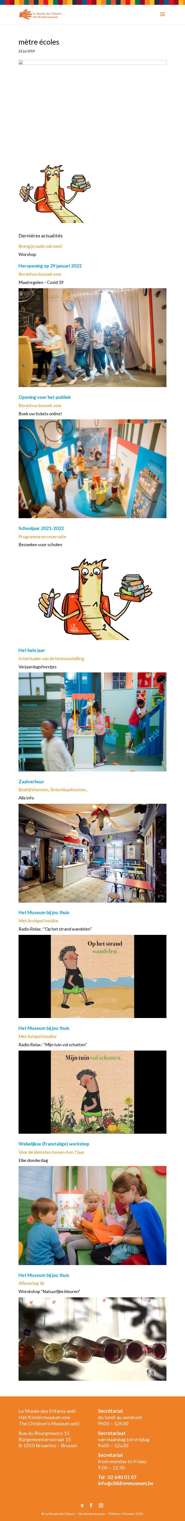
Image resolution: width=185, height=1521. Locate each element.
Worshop (27, 254)
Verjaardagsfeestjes (38, 666)
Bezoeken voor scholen (40, 544)
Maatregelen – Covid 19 (41, 282)
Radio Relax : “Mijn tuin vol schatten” (53, 1044)
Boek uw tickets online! (40, 413)
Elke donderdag (33, 1160)
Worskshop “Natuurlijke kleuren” (49, 1291)
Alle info (26, 797)
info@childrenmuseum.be (125, 1483)
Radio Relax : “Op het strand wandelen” (55, 928)
